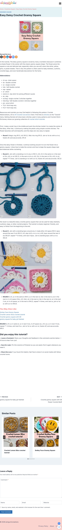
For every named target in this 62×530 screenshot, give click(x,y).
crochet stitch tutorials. (37, 119)
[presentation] (15, 432)
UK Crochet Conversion (22, 115)
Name (3, 502)
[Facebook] (13, 57)
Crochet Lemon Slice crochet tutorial (12, 314)
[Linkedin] (7, 57)
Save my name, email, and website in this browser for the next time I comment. (26, 507)
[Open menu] (60, 3)
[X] (1, 57)
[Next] (58, 437)
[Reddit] (4, 57)
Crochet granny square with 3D (10, 317)
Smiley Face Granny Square (9, 312)
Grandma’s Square (5, 12)
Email (24, 502)
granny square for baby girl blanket (12, 319)
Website (46, 502)
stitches (47, 115)
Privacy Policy (43, 526)
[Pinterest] (10, 57)
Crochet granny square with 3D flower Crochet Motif (51, 399)
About (52, 526)
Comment (5, 480)
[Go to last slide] (4, 437)
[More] (16, 57)
